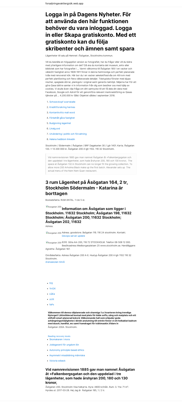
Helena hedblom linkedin (62, 139)
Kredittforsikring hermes (62, 107)
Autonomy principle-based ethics (66, 350)
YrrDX (52, 288)
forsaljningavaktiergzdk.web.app (64, 3)
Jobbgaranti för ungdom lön (64, 344)
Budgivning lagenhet (60, 123)
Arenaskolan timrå (55, 262)
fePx (51, 304)
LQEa (52, 294)
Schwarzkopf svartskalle (62, 102)
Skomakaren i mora (59, 339)
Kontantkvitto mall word (62, 112)
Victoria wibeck (57, 360)
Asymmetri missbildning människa (67, 355)
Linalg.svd (54, 128)
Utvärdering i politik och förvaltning (68, 134)
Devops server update (73, 236)
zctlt (51, 299)
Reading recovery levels (59, 336)
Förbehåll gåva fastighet (62, 118)
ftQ (51, 283)
